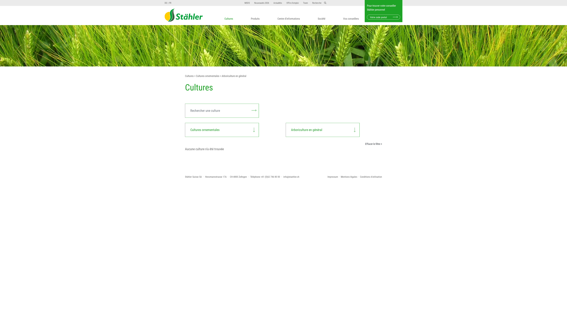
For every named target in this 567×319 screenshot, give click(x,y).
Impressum (333, 176)
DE (166, 3)
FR (170, 3)
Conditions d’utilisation (371, 176)
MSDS (247, 3)
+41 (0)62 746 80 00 (270, 176)
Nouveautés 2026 (261, 3)
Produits (255, 18)
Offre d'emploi (292, 3)
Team (305, 3)
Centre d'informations (288, 18)
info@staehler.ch (291, 176)
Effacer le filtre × (373, 144)
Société (321, 18)
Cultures (228, 18)
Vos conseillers (351, 18)
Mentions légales (349, 176)
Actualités (277, 3)
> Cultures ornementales (206, 76)
